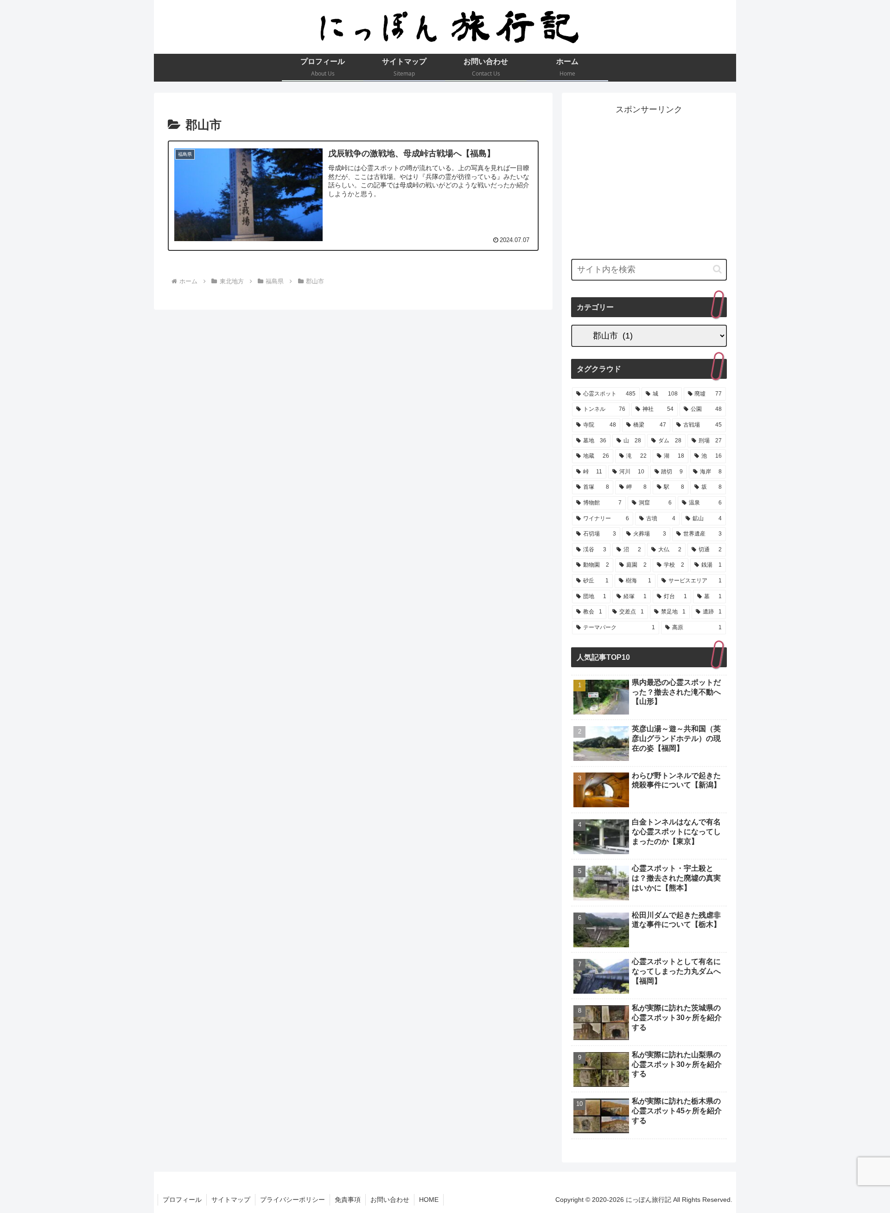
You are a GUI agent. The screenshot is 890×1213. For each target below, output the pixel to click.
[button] (717, 269)
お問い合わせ (389, 1199)
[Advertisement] (649, 182)
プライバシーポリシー (292, 1199)
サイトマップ (230, 1199)
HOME (429, 1199)
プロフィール (182, 1199)
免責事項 (348, 1199)
